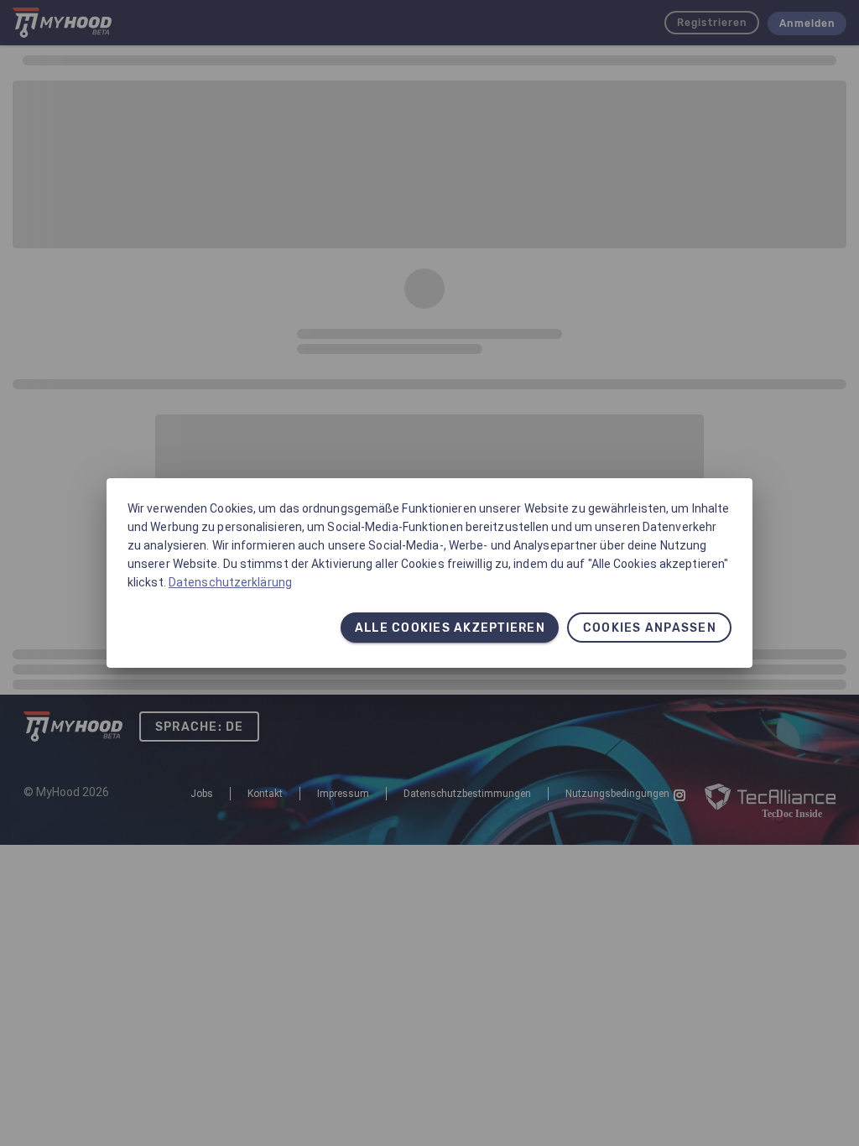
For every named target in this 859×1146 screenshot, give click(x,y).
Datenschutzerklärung (230, 582)
